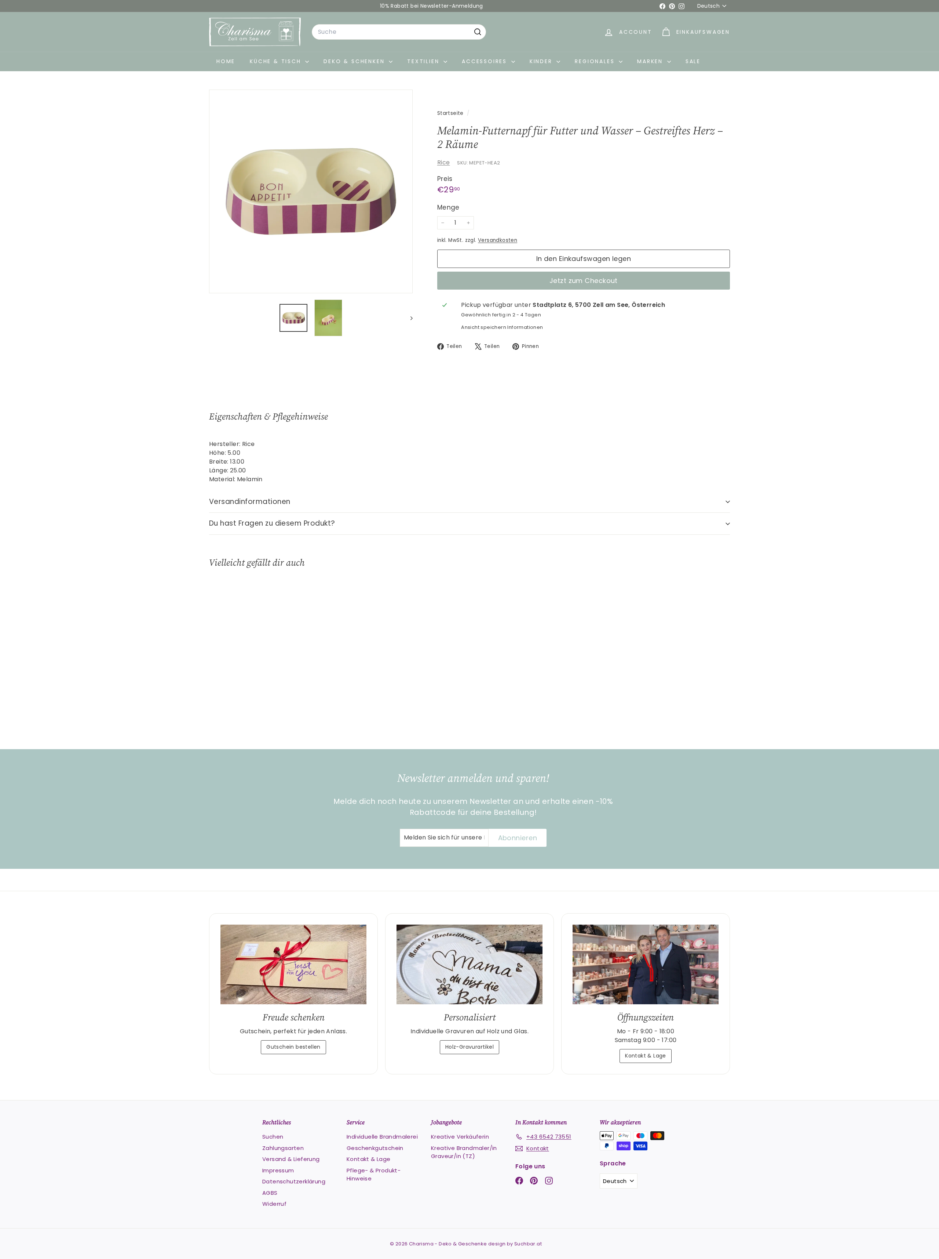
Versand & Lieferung (291, 1159)
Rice (443, 162)
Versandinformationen (250, 502)
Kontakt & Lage (645, 1055)
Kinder (542, 61)
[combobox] (399, 32)
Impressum (278, 1170)
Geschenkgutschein (375, 1148)
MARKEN (651, 61)
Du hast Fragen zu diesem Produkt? (272, 523)
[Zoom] (310, 191)
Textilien (424, 61)
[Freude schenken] (293, 964)
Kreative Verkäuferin (460, 1136)
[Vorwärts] (408, 318)
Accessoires (485, 61)
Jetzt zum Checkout (583, 280)
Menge (448, 207)
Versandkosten (497, 240)
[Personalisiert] (469, 964)
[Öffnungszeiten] (646, 964)
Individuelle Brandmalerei (382, 1136)
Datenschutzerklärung (293, 1181)
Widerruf (274, 1204)
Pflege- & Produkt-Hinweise (374, 1175)
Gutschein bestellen (293, 1047)
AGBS (270, 1193)
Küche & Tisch (276, 61)
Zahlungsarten (283, 1148)
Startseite (451, 113)
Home (225, 61)
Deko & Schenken (355, 61)
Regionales (596, 61)
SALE (693, 61)
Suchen (272, 1136)
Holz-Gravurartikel (469, 1047)
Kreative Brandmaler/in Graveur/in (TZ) (464, 1152)
